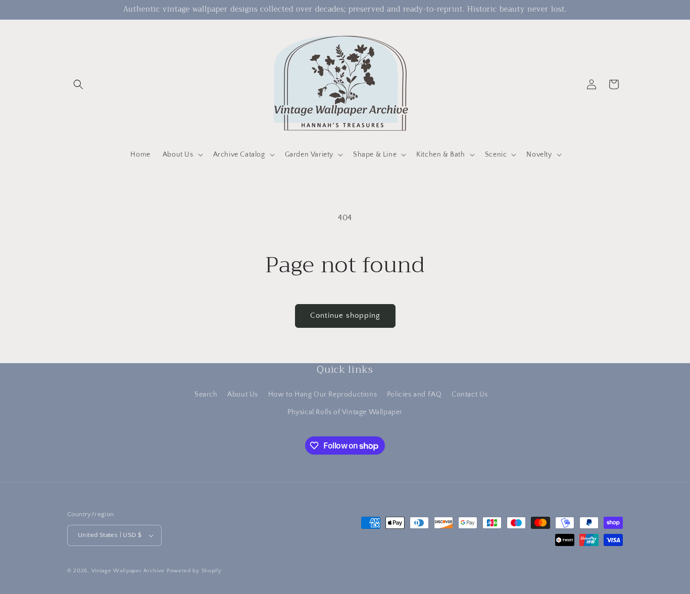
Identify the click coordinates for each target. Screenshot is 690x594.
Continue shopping (345, 315)
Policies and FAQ (414, 394)
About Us (242, 394)
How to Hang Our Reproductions (322, 394)
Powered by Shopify (194, 571)
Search (206, 394)
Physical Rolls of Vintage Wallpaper (345, 412)
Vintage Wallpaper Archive (128, 571)
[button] (78, 84)
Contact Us (470, 394)
